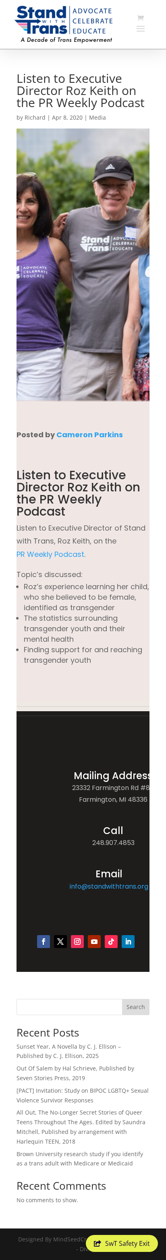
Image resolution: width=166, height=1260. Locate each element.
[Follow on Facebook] (43, 941)
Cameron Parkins (89, 435)
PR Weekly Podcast (50, 554)
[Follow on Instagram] (77, 941)
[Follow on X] (60, 941)
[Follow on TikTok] (111, 941)
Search (136, 1007)
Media (97, 117)
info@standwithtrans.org (109, 886)
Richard (35, 117)
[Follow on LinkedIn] (128, 941)
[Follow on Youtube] (94, 941)
